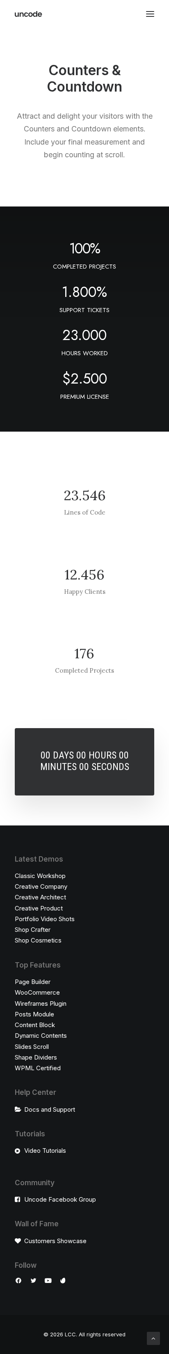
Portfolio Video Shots (45, 919)
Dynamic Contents (41, 1035)
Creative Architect (40, 897)
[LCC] (29, 14)
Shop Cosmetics (38, 940)
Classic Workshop (40, 876)
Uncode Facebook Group (60, 1199)
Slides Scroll (32, 1047)
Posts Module (34, 1014)
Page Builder (32, 982)
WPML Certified (38, 1068)
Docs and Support (49, 1109)
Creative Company (41, 886)
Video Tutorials (45, 1150)
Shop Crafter (32, 929)
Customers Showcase (55, 1241)
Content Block (35, 1025)
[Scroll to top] (153, 1338)
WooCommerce (37, 992)
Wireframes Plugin (40, 1003)
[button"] (18, 1281)
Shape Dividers (36, 1057)
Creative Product (39, 908)
